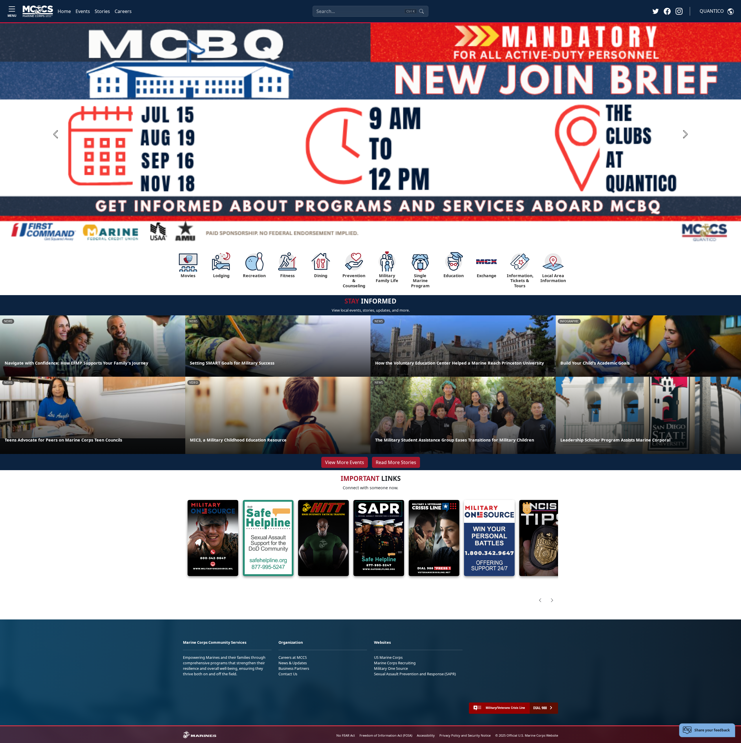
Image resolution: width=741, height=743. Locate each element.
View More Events (344, 462)
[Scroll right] (552, 600)
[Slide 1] (353, 238)
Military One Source (391, 668)
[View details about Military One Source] (213, 538)
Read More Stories (396, 462)
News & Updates (292, 662)
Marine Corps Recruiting (395, 662)
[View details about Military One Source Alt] (489, 538)
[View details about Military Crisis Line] (434, 538)
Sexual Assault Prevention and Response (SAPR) (415, 673)
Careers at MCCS (292, 657)
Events (83, 11)
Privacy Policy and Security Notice (465, 735)
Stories (102, 11)
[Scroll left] (540, 600)
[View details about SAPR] (378, 538)
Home (64, 11)
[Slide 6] (392, 238)
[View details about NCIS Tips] (544, 538)
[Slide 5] (385, 238)
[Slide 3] (371, 238)
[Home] (38, 11)
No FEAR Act (345, 735)
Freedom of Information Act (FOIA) (386, 735)
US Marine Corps (388, 657)
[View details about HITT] (323, 538)
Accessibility (426, 735)
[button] (667, 11)
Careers (123, 11)
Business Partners (293, 668)
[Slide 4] (378, 238)
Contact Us (287, 673)
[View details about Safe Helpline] (268, 538)
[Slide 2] (364, 238)
